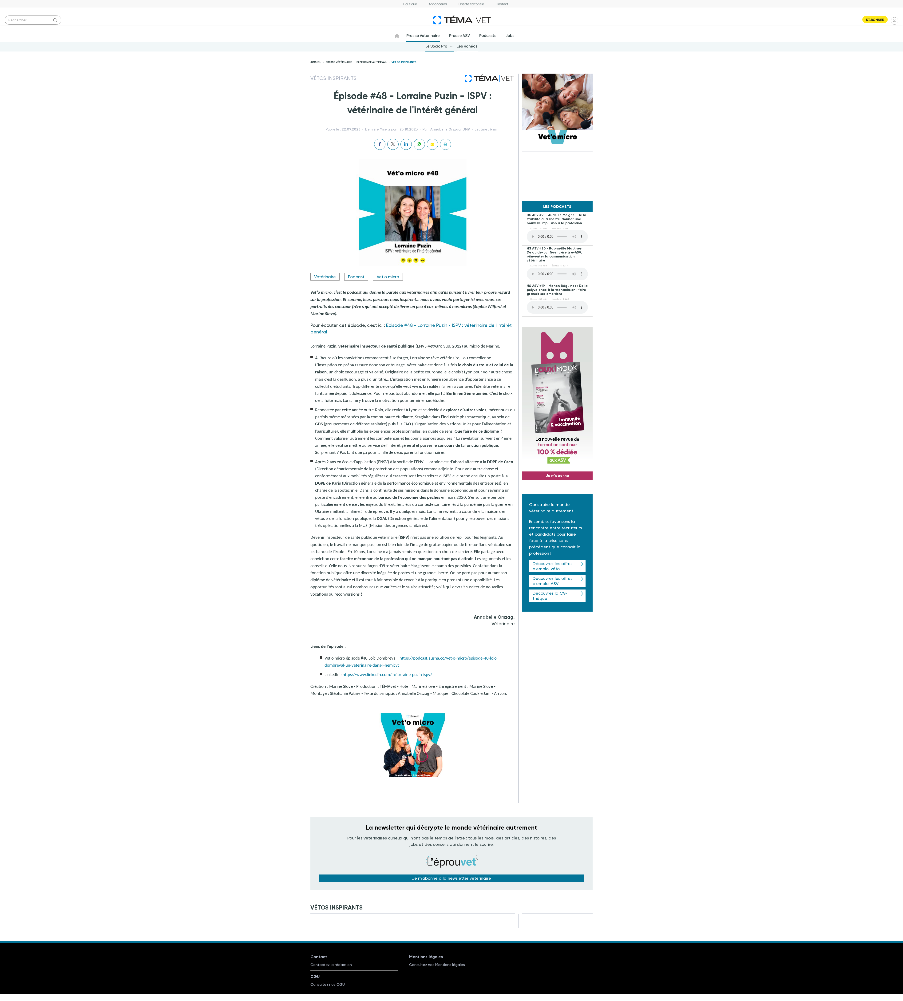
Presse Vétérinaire (423, 35)
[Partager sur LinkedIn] (406, 144)
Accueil (315, 62)
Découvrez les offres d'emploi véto (552, 566)
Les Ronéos (467, 46)
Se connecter (894, 20)
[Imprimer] (445, 144)
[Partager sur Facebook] (379, 144)
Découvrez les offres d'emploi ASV (552, 581)
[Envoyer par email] (432, 144)
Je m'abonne (557, 475)
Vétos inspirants (404, 62)
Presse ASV (459, 35)
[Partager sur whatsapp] (419, 144)
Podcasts (487, 35)
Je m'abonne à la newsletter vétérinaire (451, 878)
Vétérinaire (325, 276)
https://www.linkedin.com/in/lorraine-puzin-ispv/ (387, 675)
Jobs (510, 35)
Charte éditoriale (471, 4)
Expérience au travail (371, 62)
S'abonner (875, 19)
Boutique (410, 4)
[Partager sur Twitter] (393, 144)
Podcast (356, 276)
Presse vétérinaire (339, 62)
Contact (502, 4)
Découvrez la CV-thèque (550, 596)
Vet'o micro (388, 276)
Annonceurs (438, 4)
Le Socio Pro (436, 46)
